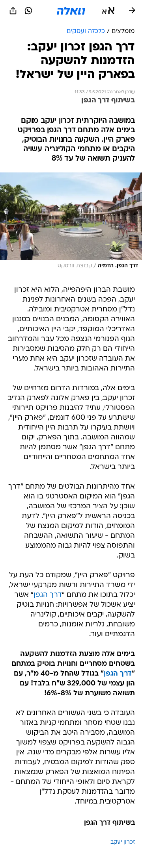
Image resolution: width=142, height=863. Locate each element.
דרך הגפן (48, 595)
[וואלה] (71, 11)
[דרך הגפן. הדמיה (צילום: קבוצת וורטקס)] (71, 222)
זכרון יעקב (122, 842)
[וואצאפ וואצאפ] (28, 11)
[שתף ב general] (13, 10)
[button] (108, 10)
